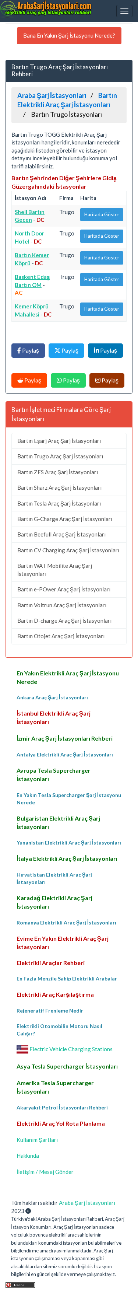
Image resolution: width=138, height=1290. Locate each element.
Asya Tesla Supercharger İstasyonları (67, 1066)
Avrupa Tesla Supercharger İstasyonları (54, 774)
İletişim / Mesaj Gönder (45, 1171)
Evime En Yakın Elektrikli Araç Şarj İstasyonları (63, 942)
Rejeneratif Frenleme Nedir (50, 1010)
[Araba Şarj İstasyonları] (46, 9)
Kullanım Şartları (37, 1139)
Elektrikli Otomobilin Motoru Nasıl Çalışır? (59, 1029)
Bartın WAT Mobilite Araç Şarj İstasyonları (54, 569)
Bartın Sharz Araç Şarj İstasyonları (59, 487)
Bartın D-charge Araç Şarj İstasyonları (64, 620)
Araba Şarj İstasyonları (87, 1202)
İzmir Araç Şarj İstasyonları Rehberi (65, 738)
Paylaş (30, 350)
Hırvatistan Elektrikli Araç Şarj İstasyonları (54, 878)
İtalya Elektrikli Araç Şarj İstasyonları (67, 858)
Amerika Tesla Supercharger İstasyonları (55, 1087)
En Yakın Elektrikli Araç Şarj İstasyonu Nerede (68, 677)
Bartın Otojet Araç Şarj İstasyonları (61, 636)
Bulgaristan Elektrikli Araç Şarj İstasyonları (58, 822)
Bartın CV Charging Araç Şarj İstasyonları (68, 550)
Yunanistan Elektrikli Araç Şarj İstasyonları (69, 842)
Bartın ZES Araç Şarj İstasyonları (57, 472)
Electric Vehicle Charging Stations (70, 1049)
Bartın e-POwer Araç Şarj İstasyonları (63, 589)
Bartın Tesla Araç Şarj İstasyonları (59, 503)
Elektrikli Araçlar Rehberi (51, 962)
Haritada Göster (101, 214)
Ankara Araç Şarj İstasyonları (52, 697)
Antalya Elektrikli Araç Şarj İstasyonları (65, 754)
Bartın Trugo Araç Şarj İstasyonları (60, 456)
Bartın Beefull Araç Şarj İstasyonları (61, 534)
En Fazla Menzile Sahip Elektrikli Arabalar (67, 978)
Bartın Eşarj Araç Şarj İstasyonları (59, 440)
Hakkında (28, 1155)
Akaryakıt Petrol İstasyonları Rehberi (62, 1107)
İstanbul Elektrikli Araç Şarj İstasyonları (54, 717)
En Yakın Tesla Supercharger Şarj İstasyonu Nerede (69, 798)
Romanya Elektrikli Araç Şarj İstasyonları (66, 922)
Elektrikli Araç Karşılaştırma (55, 994)
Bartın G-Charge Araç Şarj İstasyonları (64, 518)
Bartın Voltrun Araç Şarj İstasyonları (61, 605)
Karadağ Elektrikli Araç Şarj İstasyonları (54, 902)
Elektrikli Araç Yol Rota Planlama (61, 1123)
